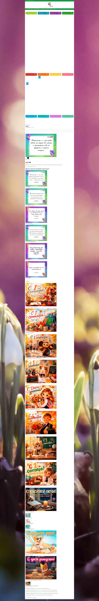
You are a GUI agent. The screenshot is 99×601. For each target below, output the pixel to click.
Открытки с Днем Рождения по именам (61, 598)
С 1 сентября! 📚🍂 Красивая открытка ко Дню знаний (33, 486)
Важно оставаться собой (29, 223)
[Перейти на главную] (26, 9)
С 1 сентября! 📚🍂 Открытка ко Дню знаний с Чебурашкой (33, 358)
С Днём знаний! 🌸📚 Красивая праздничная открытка (33, 409)
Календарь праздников (43, 598)
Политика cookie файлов (70, 598)
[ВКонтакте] (29, 162)
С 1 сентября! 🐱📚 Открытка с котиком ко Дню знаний (33, 460)
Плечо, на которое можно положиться (31, 241)
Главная (35, 598)
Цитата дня (27, 126)
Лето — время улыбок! (28, 517)
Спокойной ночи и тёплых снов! (30, 511)
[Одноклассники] (27, 162)
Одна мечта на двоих (28, 259)
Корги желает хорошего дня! (29, 554)
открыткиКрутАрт (30, 166)
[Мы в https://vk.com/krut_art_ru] (71, 0)
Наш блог (54, 598)
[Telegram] (28, 162)
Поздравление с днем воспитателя (38, 591)
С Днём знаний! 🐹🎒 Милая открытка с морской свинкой (33, 383)
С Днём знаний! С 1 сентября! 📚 (30, 332)
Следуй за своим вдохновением (38, 588)
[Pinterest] (30, 162)
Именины (38, 598)
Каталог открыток (49, 598)
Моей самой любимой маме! (29, 523)
